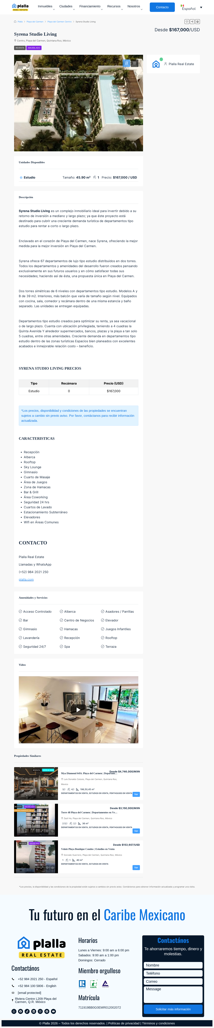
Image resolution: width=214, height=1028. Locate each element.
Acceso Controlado (37, 611)
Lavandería (31, 638)
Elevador (111, 620)
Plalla (20, 21)
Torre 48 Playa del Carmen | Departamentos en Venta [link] (89, 812)
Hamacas (71, 629)
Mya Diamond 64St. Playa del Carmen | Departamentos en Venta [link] (95, 773)
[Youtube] (53, 1011)
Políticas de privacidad (123, 1023)
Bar (25, 620)
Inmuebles (45, 6)
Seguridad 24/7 (34, 647)
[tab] (126, 63)
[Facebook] (20, 1011)
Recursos (113, 6)
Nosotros (134, 6)
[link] (36, 783)
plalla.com (26, 579)
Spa (67, 647)
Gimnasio (30, 629)
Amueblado (34, 48)
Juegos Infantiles (118, 629)
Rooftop (111, 638)
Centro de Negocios (79, 620)
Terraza (110, 647)
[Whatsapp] (13, 1011)
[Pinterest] (46, 1011)
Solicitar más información (173, 1009)
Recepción (72, 638)
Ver (136, 794)
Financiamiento (89, 6)
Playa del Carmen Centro (59, 21)
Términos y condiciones (158, 1023)
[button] (187, 21)
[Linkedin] (33, 1011)
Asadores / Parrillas (119, 611)
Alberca (70, 611)
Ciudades (65, 6)
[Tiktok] (27, 1011)
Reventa (20, 48)
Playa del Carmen (35, 21)
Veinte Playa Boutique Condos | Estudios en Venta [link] (88, 849)
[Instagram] (40, 1011)
